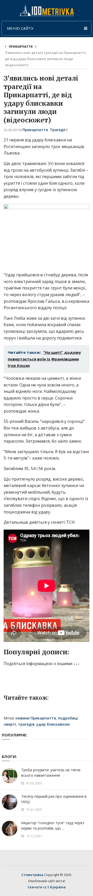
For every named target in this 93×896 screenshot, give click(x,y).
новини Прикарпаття (36, 718)
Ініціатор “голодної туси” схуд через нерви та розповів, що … (52, 825)
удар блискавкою (53, 724)
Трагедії (57, 129)
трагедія (26, 724)
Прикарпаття (21, 46)
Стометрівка (32, 874)
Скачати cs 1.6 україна (47, 887)
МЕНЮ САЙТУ (20, 28)
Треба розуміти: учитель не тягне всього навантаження (51, 772)
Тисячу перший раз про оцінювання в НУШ (54, 799)
